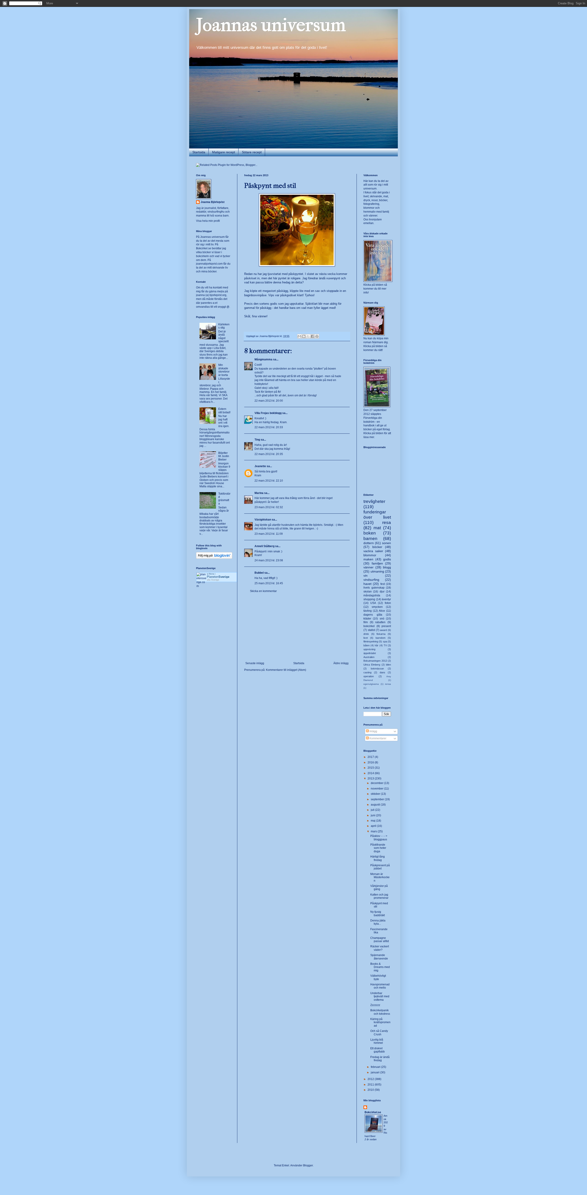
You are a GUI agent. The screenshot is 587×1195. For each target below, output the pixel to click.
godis (387, 559)
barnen (370, 538)
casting (367, 672)
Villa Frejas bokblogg (268, 413)
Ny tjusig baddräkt (377, 913)
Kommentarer (377, 738)
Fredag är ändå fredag (380, 1058)
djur (382, 591)
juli (373, 809)
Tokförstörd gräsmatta (224, 498)
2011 (371, 1084)
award (383, 630)
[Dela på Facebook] (312, 336)
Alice (382, 610)
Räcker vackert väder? (379, 948)
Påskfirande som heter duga (378, 848)
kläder (367, 618)
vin (365, 575)
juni (373, 815)
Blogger (308, 1165)
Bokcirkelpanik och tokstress (380, 1012)
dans (382, 672)
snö (382, 618)
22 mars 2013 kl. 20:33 (269, 427)
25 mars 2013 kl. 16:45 (269, 583)
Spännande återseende (379, 957)
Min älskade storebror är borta (224, 369)
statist (371, 630)
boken (369, 533)
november (377, 788)
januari (375, 1072)
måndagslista (371, 595)
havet (367, 584)
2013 (371, 778)
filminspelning (370, 641)
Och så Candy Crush (379, 1032)
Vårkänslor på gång (379, 887)
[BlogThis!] (304, 336)
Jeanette (260, 466)
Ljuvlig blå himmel (376, 1041)
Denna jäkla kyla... (377, 922)
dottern (368, 543)
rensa (388, 684)
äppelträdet (369, 653)
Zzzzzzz (375, 1005)
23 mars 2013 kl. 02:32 (269, 507)
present (386, 626)
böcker (377, 547)
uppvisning (369, 649)
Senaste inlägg (254, 663)
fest (382, 584)
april (374, 826)
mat (377, 527)
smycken (377, 606)
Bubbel (259, 572)
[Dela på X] (308, 336)
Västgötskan (263, 519)
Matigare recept (223, 152)
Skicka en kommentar (263, 591)
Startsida (198, 152)
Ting (257, 439)
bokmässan (377, 668)
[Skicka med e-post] (299, 336)
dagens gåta (372, 614)
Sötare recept (252, 152)
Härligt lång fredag (377, 858)
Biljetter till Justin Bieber (223, 456)
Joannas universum (271, 25)
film (365, 622)
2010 (371, 1089)
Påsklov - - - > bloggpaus (378, 837)
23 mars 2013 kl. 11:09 (269, 533)
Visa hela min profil (208, 220)
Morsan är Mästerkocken (380, 877)
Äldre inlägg (341, 663)
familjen (377, 563)
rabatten (380, 622)
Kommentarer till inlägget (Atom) (286, 670)
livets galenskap (374, 587)
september (378, 799)
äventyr (386, 599)
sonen (386, 543)
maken (368, 559)
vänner (368, 567)
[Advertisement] (297, 627)
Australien (368, 657)
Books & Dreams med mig (380, 967)
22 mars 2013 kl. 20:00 (269, 400)
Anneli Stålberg (264, 546)
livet (365, 637)
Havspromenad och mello (380, 986)
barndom (380, 637)
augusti (376, 804)
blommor (369, 555)
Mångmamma (263, 359)
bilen (388, 664)
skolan (367, 591)
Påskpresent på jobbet (380, 867)
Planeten (218, 576)
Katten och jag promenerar (379, 896)
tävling (367, 610)
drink (366, 634)
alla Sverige (213, 579)
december (377, 783)
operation (368, 676)
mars (374, 831)
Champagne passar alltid (379, 939)
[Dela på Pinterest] (317, 336)
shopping (369, 599)
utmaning (377, 571)
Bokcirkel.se (203, 248)
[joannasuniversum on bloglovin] (214, 557)
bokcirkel (369, 626)
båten (366, 645)
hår (376, 645)
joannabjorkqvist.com (209, 263)
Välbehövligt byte (378, 977)
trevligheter (374, 501)
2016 (371, 762)
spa (385, 641)
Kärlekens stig (224, 326)
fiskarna (381, 634)
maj (373, 820)
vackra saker (373, 551)
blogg (387, 567)
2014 (371, 773)
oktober (376, 793)
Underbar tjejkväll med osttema (379, 996)
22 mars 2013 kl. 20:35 (269, 454)
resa (386, 522)
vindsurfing (371, 579)
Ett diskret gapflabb (377, 1050)
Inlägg (373, 731)
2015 (371, 767)
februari (376, 1067)
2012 (371, 1079)
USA (373, 603)
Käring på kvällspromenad (380, 1022)
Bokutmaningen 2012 (375, 660)
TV (385, 645)
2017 (371, 757)
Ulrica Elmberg (371, 664)
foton (388, 603)
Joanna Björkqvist (212, 202)
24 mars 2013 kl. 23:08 (269, 560)
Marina (259, 493)
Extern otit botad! (224, 410)
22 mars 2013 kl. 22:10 (269, 480)
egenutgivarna (371, 684)
